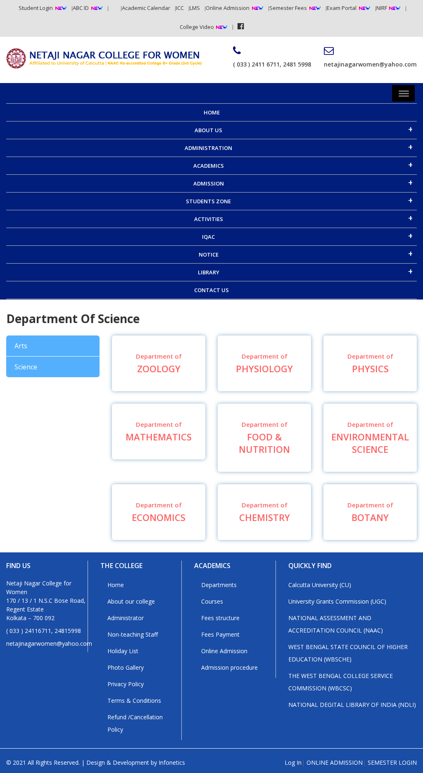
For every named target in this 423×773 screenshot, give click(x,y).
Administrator (125, 618)
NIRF (382, 8)
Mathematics (159, 431)
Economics (158, 512)
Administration (208, 148)
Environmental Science (370, 437)
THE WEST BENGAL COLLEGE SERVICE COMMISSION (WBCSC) (340, 682)
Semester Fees (288, 8)
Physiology (264, 363)
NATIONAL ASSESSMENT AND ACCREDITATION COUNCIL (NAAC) (335, 624)
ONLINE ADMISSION (335, 762)
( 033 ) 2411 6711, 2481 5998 (272, 64)
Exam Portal (341, 8)
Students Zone (208, 201)
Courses (212, 601)
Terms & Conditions (134, 700)
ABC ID (81, 8)
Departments (219, 585)
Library (208, 272)
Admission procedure (229, 667)
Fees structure (220, 618)
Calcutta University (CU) (319, 585)
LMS (195, 8)
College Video (197, 27)
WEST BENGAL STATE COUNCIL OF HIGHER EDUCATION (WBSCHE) (348, 653)
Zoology (159, 363)
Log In (293, 762)
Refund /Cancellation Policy (135, 723)
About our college (131, 601)
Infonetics (172, 762)
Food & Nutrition (264, 437)
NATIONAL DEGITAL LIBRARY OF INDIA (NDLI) (352, 705)
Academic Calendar (146, 8)
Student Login (36, 8)
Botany (370, 512)
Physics (370, 363)
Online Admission (228, 8)
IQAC (208, 236)
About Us (208, 130)
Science (25, 366)
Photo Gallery (125, 667)
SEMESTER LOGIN (392, 762)
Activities (208, 219)
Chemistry (264, 512)
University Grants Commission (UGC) (337, 601)
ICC (180, 8)
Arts (20, 345)
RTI (112, 8)
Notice (209, 254)
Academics (208, 165)
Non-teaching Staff (132, 634)
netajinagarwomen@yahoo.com (370, 64)
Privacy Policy (125, 684)
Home (212, 112)
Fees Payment (220, 634)
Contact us (211, 290)
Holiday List (122, 651)
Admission (208, 183)
